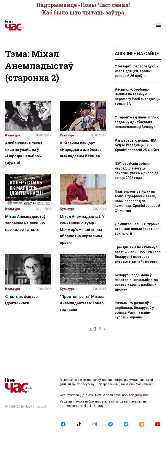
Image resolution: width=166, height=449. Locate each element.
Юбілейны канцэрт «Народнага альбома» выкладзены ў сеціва (80, 149)
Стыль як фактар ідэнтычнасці (21, 299)
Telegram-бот (138, 395)
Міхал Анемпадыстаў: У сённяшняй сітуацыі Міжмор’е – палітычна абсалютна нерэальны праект (82, 229)
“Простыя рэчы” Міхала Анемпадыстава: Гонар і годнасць (82, 303)
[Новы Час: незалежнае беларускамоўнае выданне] (42, 25)
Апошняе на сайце (137, 53)
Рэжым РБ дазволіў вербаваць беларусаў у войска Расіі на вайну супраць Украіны (134, 310)
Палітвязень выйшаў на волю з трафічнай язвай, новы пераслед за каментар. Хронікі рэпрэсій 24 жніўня (137, 201)
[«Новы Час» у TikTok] (79, 424)
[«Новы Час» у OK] (142, 424)
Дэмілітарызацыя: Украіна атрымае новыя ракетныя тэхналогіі (137, 229)
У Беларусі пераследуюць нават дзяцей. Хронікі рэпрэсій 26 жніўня (136, 71)
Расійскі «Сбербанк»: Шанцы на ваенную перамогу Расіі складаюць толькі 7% (137, 96)
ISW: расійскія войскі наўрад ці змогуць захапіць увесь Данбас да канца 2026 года (137, 170)
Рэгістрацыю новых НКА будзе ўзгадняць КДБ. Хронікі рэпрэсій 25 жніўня (137, 145)
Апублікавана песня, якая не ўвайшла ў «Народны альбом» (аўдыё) (24, 153)
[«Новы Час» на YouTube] (157, 424)
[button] (158, 25)
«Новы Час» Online (139, 384)
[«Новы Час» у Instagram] (94, 424)
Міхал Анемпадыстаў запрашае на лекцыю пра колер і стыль (25, 223)
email (117, 395)
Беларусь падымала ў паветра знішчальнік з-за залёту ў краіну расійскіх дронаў (136, 282)
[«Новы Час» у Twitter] (126, 424)
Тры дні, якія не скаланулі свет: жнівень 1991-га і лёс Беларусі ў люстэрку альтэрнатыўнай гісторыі (138, 254)
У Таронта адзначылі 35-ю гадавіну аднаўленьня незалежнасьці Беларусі (137, 122)
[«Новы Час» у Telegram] (110, 424)
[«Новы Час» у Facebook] (63, 424)
